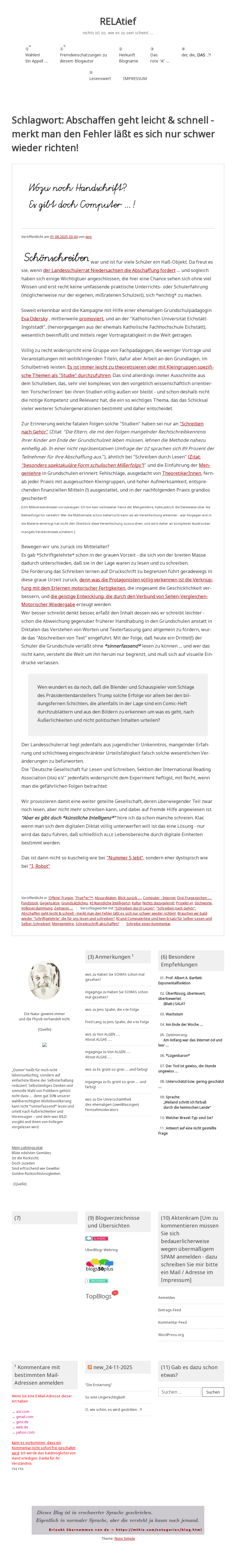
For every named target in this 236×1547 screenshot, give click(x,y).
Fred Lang (93, 1021)
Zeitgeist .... (63, 908)
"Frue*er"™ (84, 897)
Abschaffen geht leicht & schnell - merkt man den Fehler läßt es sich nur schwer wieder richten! (98, 913)
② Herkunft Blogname (128, 55)
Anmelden (166, 1297)
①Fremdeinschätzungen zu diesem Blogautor (83, 54)
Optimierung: (190, 1040)
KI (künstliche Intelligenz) (110, 903)
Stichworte (203, 903)
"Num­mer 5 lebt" (124, 858)
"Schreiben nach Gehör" (175, 908)
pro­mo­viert (91, 318)
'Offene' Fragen (60, 897)
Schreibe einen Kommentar (148, 923)
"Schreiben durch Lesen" (134, 908)
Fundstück (29, 903)
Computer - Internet (159, 897)
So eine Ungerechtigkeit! (105, 1397)
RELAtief (118, 21)
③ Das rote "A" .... (160, 55)
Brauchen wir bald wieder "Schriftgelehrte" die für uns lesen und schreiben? (114, 916)
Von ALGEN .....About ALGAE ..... (102, 1037)
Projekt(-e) (184, 903)
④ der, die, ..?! (196, 55)
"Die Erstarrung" (98, 1384)
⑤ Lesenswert (100, 75)
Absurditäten (105, 897)
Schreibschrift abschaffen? (97, 923)
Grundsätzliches (74, 903)
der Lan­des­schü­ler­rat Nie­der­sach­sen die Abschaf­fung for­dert (109, 270)
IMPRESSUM (135, 78)
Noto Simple (125, 1538)
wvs (88, 236)
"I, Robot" (39, 866)
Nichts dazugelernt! (158, 903)
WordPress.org (171, 1334)
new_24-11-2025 (112, 1367)
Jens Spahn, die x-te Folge (118, 1009)
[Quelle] (44, 1029)
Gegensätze (50, 903)
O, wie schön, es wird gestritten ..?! (113, 1409)
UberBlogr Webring (101, 1249)
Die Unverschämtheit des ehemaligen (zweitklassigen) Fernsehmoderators (112, 1104)
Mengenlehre (63, 923)
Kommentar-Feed (172, 1322)
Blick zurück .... (129, 897)
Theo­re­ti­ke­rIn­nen (181, 473)
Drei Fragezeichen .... (194, 897)
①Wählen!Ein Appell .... (36, 54)
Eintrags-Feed (169, 1310)
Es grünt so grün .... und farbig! (122, 1069)
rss (14, 1468)
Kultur (136, 903)
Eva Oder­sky (34, 318)
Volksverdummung (36, 908)
